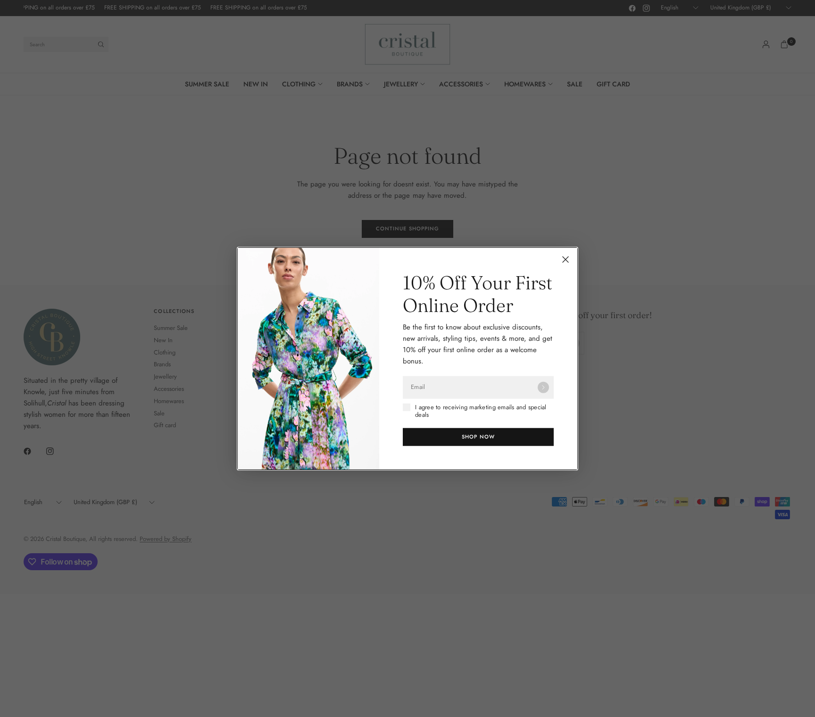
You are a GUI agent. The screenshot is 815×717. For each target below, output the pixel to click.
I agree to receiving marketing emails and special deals (481, 411)
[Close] (565, 259)
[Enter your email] (543, 387)
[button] (478, 437)
